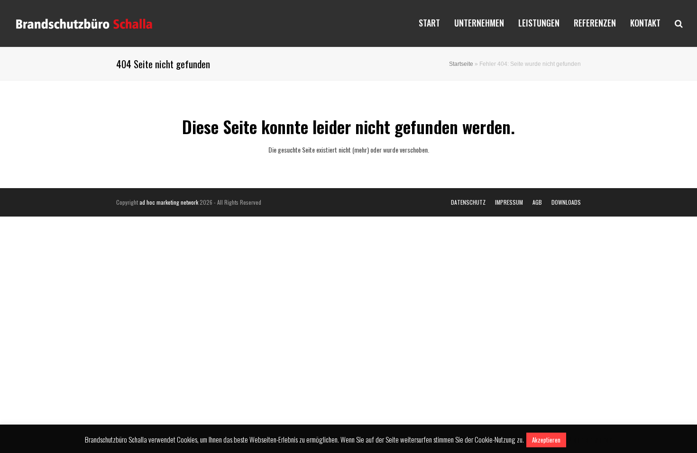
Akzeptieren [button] (546, 439)
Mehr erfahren (590, 439)
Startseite (461, 64)
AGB (537, 202)
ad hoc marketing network (168, 202)
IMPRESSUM (509, 202)
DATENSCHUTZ (468, 202)
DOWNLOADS (566, 202)
